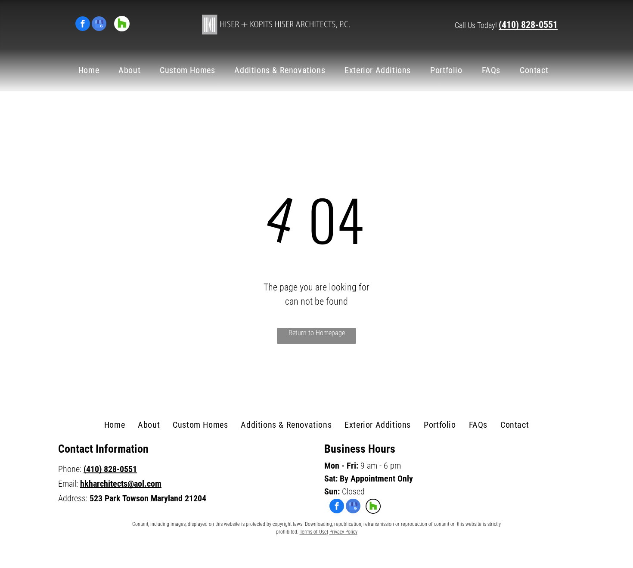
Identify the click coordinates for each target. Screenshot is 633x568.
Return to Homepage (317, 333)
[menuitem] (92, 70)
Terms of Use (313, 532)
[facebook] (82, 24)
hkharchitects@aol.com (120, 483)
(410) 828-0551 (528, 24)
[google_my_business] (99, 24)
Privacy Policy (343, 532)
